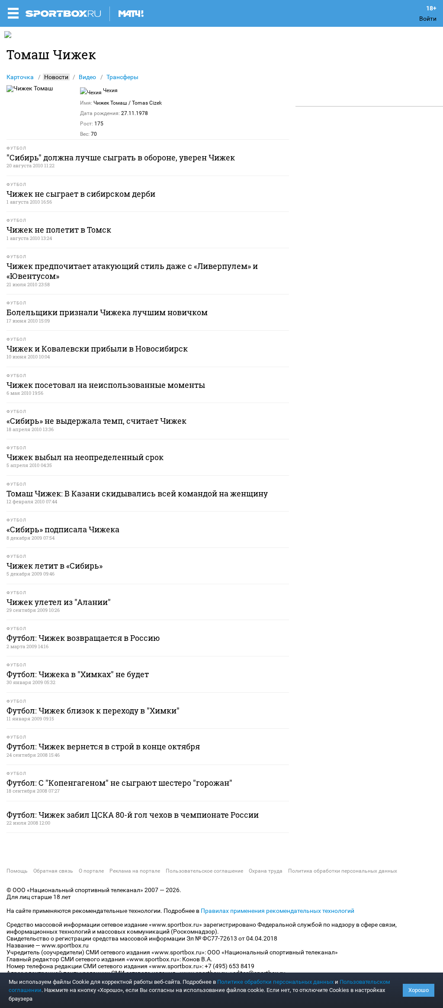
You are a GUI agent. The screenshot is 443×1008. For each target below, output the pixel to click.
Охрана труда (265, 871)
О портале (91, 871)
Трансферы (122, 77)
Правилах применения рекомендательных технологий (277, 910)
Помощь (17, 871)
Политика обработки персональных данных (342, 871)
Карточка (20, 77)
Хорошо (418, 990)
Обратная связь (53, 871)
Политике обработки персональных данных (275, 982)
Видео (87, 77)
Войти (428, 18)
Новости (56, 77)
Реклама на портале (134, 871)
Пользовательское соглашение (204, 871)
